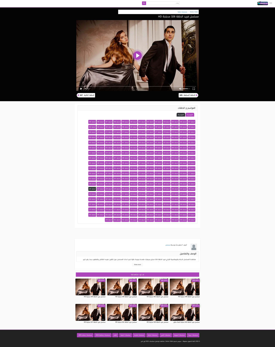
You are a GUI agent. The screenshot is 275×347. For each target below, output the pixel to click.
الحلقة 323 (175, 194)
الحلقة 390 (191, 168)
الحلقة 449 (142, 142)
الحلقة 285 (183, 209)
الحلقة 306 (142, 199)
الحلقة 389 (183, 168)
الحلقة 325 (191, 194)
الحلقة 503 (158, 122)
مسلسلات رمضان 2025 (85, 335)
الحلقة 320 (150, 194)
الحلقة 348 (166, 183)
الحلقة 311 (183, 199)
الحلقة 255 (150, 220)
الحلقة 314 (100, 194)
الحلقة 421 (125, 152)
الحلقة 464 (158, 137)
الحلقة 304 (125, 199)
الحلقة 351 (191, 183)
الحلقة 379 (100, 168)
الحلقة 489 (150, 127)
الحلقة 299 (191, 204)
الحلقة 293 (142, 204)
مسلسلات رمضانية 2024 (103, 335)
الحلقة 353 (100, 178)
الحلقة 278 (125, 209)
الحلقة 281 (150, 209)
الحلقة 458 (108, 137)
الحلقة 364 (191, 178)
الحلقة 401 (175, 163)
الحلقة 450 (150, 142)
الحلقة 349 (175, 183)
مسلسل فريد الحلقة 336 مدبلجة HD (94, 296)
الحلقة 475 (142, 132)
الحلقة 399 (158, 163)
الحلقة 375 (175, 173)
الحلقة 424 (150, 152)
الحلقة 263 (108, 214)
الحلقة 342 (117, 183)
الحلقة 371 (142, 173)
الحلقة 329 (117, 189)
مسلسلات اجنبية (125, 335)
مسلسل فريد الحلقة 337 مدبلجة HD (94, 322)
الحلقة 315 (108, 194)
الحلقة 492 (175, 127)
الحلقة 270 (166, 214)
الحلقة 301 (100, 199)
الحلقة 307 (150, 199)
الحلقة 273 (191, 214)
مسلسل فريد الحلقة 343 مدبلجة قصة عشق (186, 322)
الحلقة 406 (108, 158)
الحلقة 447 (125, 142)
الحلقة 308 (158, 199)
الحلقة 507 (191, 122)
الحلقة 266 (133, 214)
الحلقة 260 (191, 220)
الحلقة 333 (150, 189)
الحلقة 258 (175, 220)
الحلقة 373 (158, 173)
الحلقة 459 (117, 137)
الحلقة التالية (86, 95)
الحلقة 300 (92, 199)
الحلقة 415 (183, 158)
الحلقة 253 (133, 220)
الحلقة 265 (125, 214)
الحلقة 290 (117, 204)
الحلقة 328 (108, 189)
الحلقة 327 (100, 189)
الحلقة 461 (133, 137)
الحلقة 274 (92, 209)
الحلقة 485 (117, 127)
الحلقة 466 (175, 137)
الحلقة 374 (166, 173)
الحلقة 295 (158, 204)
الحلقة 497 (108, 122)
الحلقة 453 (175, 142)
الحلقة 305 (133, 199)
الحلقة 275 (100, 209)
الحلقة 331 (133, 189)
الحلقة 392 (100, 163)
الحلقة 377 (191, 173)
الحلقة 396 (133, 163)
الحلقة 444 (100, 142)
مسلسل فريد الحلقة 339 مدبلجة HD (157, 322)
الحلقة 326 (92, 189)
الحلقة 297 (175, 204)
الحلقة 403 (191, 163)
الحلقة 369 (125, 173)
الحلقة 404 (92, 158)
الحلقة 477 (158, 132)
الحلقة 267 (142, 214)
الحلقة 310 (175, 199)
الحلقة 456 (92, 137)
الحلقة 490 (158, 127)
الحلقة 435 (133, 147)
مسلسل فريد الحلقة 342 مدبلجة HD (157, 296)
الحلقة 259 (183, 220)
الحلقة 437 (150, 147)
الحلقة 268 (150, 214)
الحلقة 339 (92, 183)
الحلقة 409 (133, 158)
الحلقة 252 (125, 220)
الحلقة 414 (175, 158)
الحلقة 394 (117, 163)
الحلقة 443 (92, 142)
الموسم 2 (181, 114)
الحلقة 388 (175, 168)
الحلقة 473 (125, 132)
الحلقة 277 (117, 209)
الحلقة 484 (108, 127)
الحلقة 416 (191, 158)
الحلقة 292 (133, 204)
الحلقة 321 (158, 194)
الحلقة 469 (92, 132)
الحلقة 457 (100, 137)
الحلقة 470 (100, 132)
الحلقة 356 (125, 178)
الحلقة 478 (166, 132)
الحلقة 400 (166, 163)
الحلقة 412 (158, 158)
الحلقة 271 (175, 214)
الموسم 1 (190, 114)
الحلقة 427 (175, 152)
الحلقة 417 (92, 152)
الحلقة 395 (125, 163)
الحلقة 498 (117, 122)
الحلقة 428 (183, 152)
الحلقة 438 (158, 147)
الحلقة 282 (158, 209)
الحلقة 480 (183, 132)
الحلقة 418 (100, 152)
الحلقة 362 (175, 178)
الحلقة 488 (142, 127)
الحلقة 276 (108, 209)
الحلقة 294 (150, 204)
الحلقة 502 (150, 122)
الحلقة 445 (108, 142)
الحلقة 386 (158, 168)
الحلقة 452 (166, 142)
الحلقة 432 (108, 147)
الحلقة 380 (108, 168)
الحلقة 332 (142, 189)
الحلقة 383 (133, 168)
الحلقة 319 (142, 194)
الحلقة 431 (100, 147)
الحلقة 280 (142, 209)
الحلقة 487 (133, 127)
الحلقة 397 (142, 163)
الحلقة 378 (92, 168)
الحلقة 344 (133, 183)
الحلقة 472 (117, 132)
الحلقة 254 (142, 220)
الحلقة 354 (108, 178)
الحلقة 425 (158, 152)
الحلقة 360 (158, 178)
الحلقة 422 (133, 152)
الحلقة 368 (117, 173)
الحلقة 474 (133, 132)
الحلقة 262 (100, 214)
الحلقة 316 (117, 194)
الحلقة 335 (166, 189)
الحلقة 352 (92, 178)
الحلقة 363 (183, 178)
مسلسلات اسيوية (179, 335)
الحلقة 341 (108, 183)
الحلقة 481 (191, 132)
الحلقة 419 (108, 152)
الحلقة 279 (133, 209)
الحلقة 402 (183, 163)
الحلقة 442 (191, 147)
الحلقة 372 (150, 173)
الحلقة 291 (125, 204)
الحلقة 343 (125, 183)
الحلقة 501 (142, 122)
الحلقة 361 (166, 178)
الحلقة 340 (100, 183)
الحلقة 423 (142, 152)
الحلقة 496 (100, 122)
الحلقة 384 (142, 168)
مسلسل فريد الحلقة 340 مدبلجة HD (126, 296)
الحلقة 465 (166, 137)
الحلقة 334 (158, 189)
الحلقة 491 (166, 127)
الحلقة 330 (125, 189)
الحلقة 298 (183, 204)
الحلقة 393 (108, 163)
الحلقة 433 (117, 147)
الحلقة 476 (150, 132)
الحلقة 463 (150, 137)
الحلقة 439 (166, 147)
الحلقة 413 (166, 158)
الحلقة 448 (133, 142)
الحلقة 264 (117, 214)
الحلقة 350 (183, 183)
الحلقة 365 (92, 173)
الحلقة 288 (100, 204)
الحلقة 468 (191, 137)
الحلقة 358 (142, 178)
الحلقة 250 (108, 220)
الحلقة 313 (92, 194)
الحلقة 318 (133, 194)
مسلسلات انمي (165, 335)
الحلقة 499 (125, 122)
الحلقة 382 (125, 168)
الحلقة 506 (183, 122)
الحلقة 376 (183, 173)
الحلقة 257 (166, 220)
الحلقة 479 (175, 132)
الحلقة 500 (133, 122)
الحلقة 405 (100, 158)
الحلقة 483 (100, 127)
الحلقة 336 (175, 189)
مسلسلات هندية (139, 335)
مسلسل (167, 245)
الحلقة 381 (117, 168)
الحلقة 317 (125, 194)
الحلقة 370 (133, 173)
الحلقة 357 (133, 178)
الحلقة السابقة (188, 95)
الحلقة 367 (108, 173)
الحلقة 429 (191, 152)
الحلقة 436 (142, 147)
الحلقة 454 (183, 142)
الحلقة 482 (92, 127)
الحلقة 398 (150, 163)
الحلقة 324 (183, 194)
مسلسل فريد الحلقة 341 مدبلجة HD (126, 322)
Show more (137, 264)
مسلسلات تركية (152, 335)
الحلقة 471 (108, 132)
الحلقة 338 (191, 189)
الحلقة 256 (158, 220)
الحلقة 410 (142, 158)
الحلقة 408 (125, 158)
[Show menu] (270, 3)
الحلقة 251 (117, 220)
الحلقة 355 (117, 178)
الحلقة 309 (166, 199)
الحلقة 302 (108, 199)
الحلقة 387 (166, 168)
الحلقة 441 (183, 147)
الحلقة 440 (175, 147)
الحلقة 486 (125, 127)
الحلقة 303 (117, 199)
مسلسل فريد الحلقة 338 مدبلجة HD (189, 296)
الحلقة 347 (158, 183)
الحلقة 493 (183, 127)
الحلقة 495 (92, 122)
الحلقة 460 (125, 137)
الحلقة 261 (92, 214)
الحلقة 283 (166, 209)
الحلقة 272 (183, 214)
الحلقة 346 (150, 183)
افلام (115, 335)
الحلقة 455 (191, 142)
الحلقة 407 (117, 158)
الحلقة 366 (100, 173)
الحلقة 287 (92, 204)
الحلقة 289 (108, 204)
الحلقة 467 (183, 137)
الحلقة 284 (175, 209)
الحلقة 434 (125, 147)
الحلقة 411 (150, 158)
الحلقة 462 (142, 137)
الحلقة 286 (191, 209)
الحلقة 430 (92, 147)
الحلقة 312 (191, 199)
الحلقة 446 (117, 142)
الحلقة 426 (166, 152)
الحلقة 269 (158, 214)
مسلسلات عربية (193, 335)
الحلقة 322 (166, 194)
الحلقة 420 (117, 152)
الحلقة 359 (150, 178)
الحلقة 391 (92, 163)
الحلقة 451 (158, 142)
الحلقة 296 (166, 204)
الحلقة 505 (175, 122)
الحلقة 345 (142, 183)
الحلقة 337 (183, 189)
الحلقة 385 (150, 168)
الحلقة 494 (191, 127)
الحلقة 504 (166, 122)
